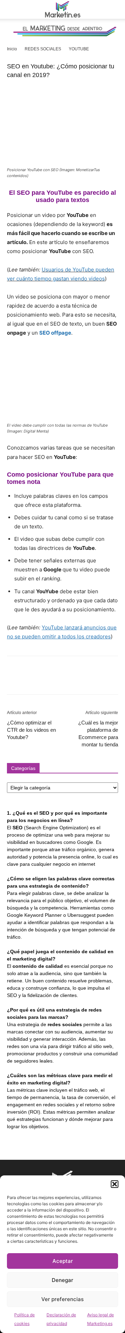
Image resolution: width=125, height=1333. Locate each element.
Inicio (12, 49)
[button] (114, 1184)
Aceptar (62, 1261)
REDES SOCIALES (43, 49)
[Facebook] (14, 680)
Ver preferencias (62, 1299)
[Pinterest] (46, 680)
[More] (78, 680)
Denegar (62, 1280)
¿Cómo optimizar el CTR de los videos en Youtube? (31, 730)
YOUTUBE (79, 49)
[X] (30, 680)
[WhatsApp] (62, 680)
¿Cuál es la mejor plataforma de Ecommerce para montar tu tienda (98, 733)
